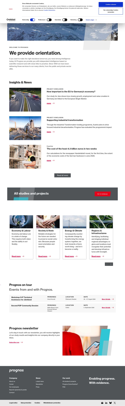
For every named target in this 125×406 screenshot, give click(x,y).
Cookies (37, 403)
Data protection (26, 403)
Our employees (14, 387)
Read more (16, 256)
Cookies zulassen (111, 4)
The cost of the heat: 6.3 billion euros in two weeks (72, 148)
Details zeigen (90, 20)
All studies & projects (69, 381)
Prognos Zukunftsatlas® (70, 384)
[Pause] (115, 36)
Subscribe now (14, 342)
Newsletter (39, 384)
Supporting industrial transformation (65, 120)
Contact (11, 392)
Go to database (102, 194)
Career (11, 384)
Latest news (40, 381)
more (49, 103)
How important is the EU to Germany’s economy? (71, 91)
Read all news (62, 175)
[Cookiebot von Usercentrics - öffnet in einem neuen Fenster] (11, 20)
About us (12, 381)
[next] (111, 264)
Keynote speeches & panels (18, 390)
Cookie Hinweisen (49, 10)
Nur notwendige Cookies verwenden (110, 11)
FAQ (63, 387)
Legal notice (13, 403)
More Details (106, 299)
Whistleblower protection (51, 403)
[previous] (107, 264)
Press (37, 387)
